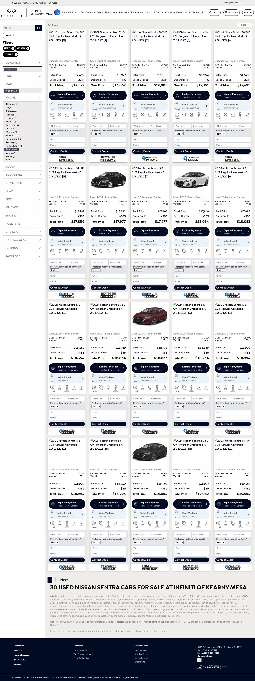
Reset (9, 35)
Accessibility (29, 677)
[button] (57, 12)
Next (64, 580)
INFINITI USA (20, 660)
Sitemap (17, 664)
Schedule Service (141, 654)
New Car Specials (81, 658)
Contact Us (19, 645)
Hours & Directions (22, 655)
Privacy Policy (43, 677)
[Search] (38, 28)
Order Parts (139, 662)
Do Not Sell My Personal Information (68, 677)
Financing (18, 650)
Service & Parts (141, 645)
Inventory (78, 645)
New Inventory (80, 650)
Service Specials (141, 658)
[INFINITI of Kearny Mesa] (27, 12)
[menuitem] (23, 69)
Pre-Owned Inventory (83, 654)
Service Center (140, 650)
